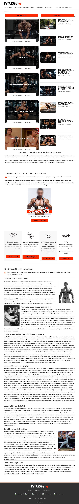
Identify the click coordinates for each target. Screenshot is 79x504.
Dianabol (22, 30)
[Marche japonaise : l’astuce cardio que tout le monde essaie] (48, 24)
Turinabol (21, 57)
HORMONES (26, 7)
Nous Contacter (47, 490)
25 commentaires (18, 149)
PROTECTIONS (18, 7)
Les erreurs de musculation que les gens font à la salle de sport (65, 121)
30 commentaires (18, 68)
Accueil (30, 490)
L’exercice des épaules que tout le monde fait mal (65, 54)
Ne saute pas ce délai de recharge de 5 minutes (65, 37)
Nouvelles (61, 7)
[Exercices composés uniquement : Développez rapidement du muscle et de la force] (48, 91)
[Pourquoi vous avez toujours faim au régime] (48, 140)
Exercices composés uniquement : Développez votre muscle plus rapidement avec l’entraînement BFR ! (66, 71)
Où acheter (68, 7)
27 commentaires (18, 122)
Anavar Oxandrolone (22, 112)
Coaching (6, 11)
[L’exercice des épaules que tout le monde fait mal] (48, 57)
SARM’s (32, 7)
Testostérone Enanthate (22, 84)
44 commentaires (18, 41)
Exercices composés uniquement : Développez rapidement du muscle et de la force (66, 87)
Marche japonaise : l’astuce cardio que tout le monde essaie (66, 20)
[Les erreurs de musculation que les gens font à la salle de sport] (48, 124)
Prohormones (39, 7)
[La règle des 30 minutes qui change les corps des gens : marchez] (48, 107)
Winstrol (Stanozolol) (22, 139)
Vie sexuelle (48, 7)
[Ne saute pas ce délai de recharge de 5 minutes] (48, 41)
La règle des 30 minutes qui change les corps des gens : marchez (66, 103)
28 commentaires (18, 95)
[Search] (75, 16)
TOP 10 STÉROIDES (8, 7)
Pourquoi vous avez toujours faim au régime (65, 136)
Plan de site (37, 490)
